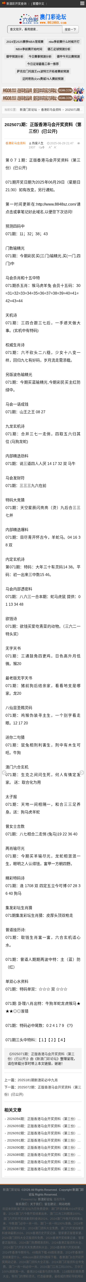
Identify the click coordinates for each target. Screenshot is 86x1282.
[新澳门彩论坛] (43, 23)
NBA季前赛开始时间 (29, 49)
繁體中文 (38, 4)
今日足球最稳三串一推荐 (43, 64)
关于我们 (36, 1204)
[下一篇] (81, 772)
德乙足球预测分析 (59, 49)
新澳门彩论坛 (28, 110)
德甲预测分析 (14, 56)
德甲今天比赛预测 (68, 56)
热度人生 (37, 143)
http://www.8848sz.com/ (56, 204)
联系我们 (21, 1204)
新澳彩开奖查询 (16, 4)
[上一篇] (4, 772)
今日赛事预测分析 (40, 56)
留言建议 (50, 1204)
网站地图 (64, 1204)
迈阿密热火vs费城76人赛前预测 (43, 79)
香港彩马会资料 (51, 110)
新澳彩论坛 (45, 1199)
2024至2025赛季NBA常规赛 (24, 42)
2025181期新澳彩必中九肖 (38, 1080)
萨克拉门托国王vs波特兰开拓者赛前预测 (43, 71)
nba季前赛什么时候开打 (64, 42)
